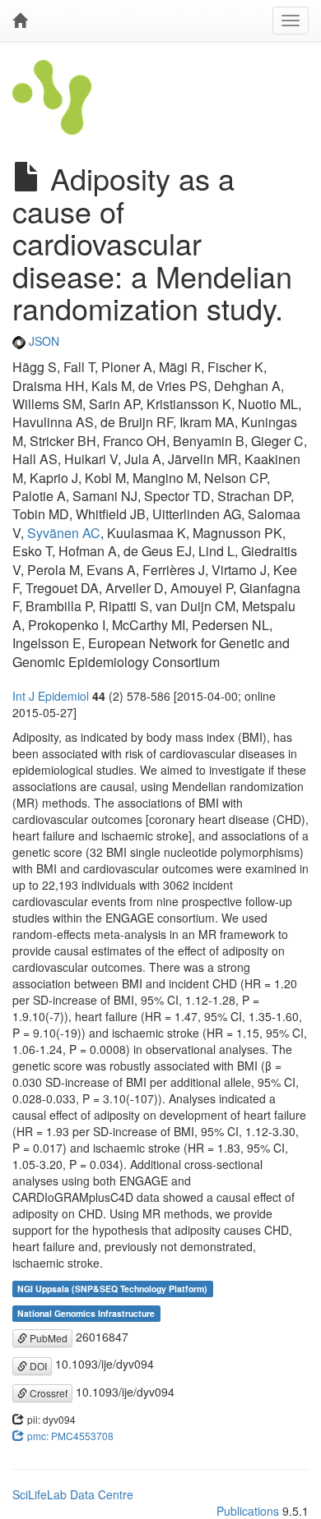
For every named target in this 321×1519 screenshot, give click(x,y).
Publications (247, 1511)
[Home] (20, 20)
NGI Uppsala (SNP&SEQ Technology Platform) (112, 1288)
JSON (42, 341)
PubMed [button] (47, 1338)
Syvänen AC (63, 532)
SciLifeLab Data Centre (72, 1494)
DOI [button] (37, 1366)
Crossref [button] (47, 1393)
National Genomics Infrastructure (86, 1313)
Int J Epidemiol (50, 696)
